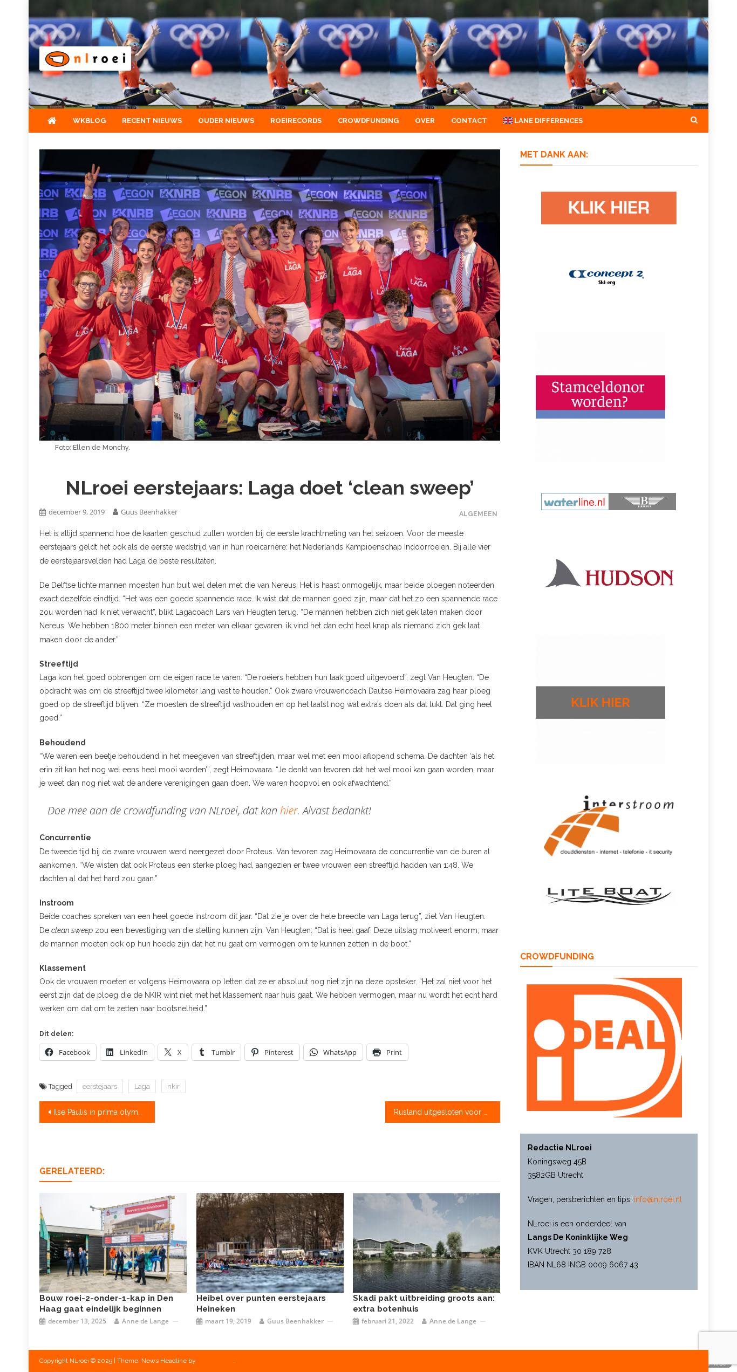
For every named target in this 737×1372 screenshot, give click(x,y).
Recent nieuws (152, 120)
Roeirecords (296, 120)
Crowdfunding (368, 120)
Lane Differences (548, 120)
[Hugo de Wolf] (113, 1242)
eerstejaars (100, 1086)
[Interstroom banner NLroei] (609, 825)
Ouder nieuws (226, 120)
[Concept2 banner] (608, 277)
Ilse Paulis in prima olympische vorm (104, 1112)
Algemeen (478, 514)
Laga (142, 1086)
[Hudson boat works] (608, 571)
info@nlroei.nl (658, 1199)
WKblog (89, 120)
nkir (173, 1086)
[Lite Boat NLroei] (608, 895)
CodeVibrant (215, 1360)
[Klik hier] (600, 698)
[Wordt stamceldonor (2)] (600, 396)
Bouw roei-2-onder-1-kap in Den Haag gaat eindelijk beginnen (106, 1303)
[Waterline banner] (608, 501)
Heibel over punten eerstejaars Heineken (261, 1303)
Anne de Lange (145, 1321)
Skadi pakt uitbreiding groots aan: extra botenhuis (424, 1303)
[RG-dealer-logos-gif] (609, 207)
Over (425, 120)
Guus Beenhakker (149, 512)
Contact (469, 120)
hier (288, 810)
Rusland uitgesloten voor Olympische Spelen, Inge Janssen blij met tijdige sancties (447, 1112)
